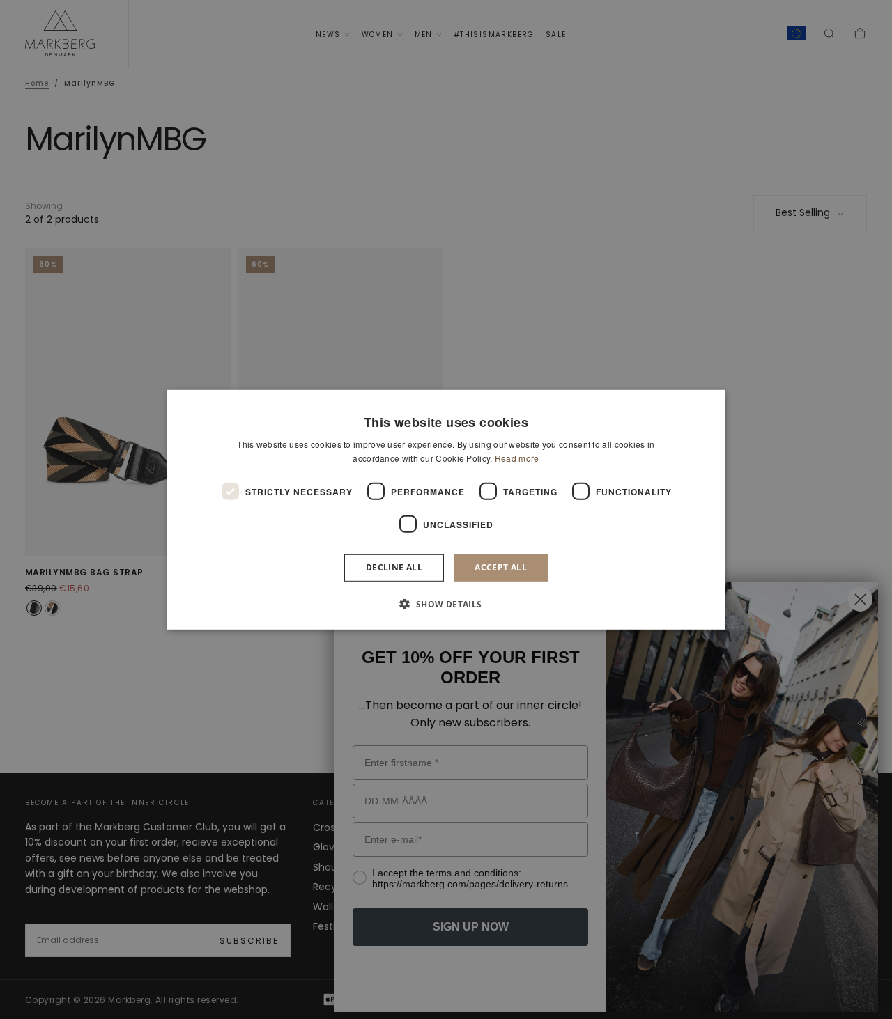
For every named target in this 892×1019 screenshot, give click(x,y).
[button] (446, 604)
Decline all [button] (394, 567)
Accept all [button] (501, 567)
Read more (517, 458)
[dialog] (446, 509)
